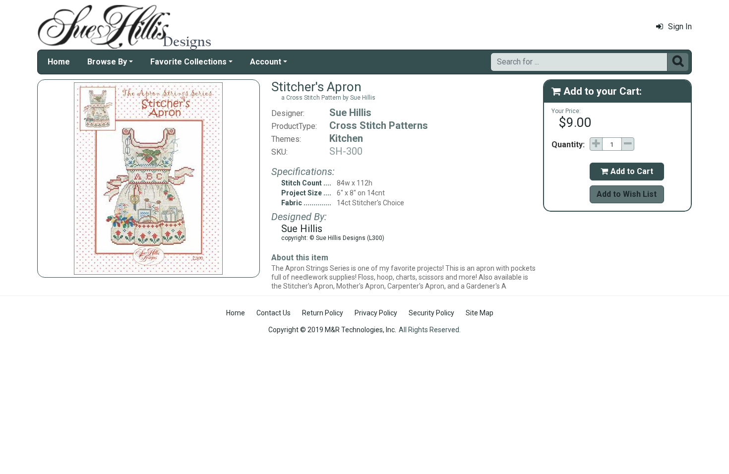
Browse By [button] (107, 61)
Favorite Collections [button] (188, 61)
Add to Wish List (627, 194)
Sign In (680, 26)
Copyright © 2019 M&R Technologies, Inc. (332, 330)
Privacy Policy (376, 313)
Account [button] (265, 61)
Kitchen (346, 138)
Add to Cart (627, 171)
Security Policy (431, 313)
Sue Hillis (350, 112)
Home (59, 61)
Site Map (479, 313)
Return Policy (322, 313)
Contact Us (273, 313)
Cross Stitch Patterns (378, 125)
